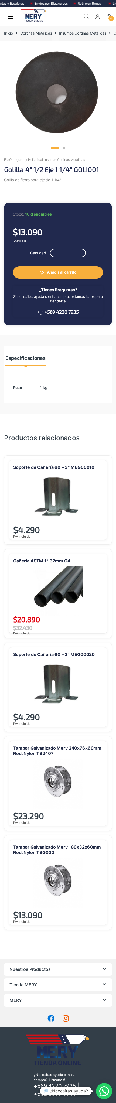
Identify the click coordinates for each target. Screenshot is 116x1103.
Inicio (8, 33)
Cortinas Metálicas (36, 33)
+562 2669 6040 (55, 1094)
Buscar (86, 16)
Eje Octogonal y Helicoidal (23, 160)
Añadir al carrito (62, 272)
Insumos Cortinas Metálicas (82, 33)
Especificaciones (25, 358)
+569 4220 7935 (61, 312)
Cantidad (38, 253)
